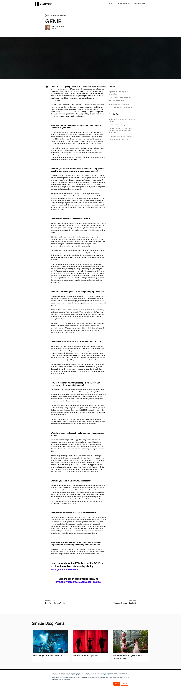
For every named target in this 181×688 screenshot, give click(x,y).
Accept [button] (116, 683)
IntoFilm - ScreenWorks (55, 603)
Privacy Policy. (108, 674)
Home (111, 4)
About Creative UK (140, 4)
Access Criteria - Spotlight (117, 125)
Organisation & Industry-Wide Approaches (118, 93)
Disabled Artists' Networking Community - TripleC (122, 120)
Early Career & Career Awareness (120, 97)
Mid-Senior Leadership (116, 101)
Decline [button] (125, 683)
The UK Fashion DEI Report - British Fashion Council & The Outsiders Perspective (121, 130)
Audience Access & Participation (119, 104)
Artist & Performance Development (56, 15)
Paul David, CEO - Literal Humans (120, 136)
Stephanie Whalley (57, 26)
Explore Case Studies (123, 4)
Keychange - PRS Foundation (47, 655)
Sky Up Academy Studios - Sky (119, 139)
